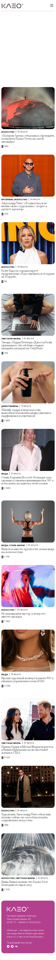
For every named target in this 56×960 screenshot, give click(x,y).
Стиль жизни (17, 545)
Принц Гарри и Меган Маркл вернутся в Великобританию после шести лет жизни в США (27, 750)
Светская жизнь (11, 338)
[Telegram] (8, 946)
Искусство (7, 132)
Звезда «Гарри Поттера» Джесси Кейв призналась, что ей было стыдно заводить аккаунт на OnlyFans (26, 345)
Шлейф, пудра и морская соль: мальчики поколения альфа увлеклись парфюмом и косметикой (26, 413)
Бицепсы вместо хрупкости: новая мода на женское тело (27, 550)
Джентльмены (9, 406)
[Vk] (16, 946)
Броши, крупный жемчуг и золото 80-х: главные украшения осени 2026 (27, 679)
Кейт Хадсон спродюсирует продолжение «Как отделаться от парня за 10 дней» (27, 274)
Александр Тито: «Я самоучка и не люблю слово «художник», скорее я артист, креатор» (24, 206)
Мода (4, 474)
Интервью (7, 199)
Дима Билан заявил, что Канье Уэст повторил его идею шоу (24, 883)
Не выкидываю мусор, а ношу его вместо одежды (23, 615)
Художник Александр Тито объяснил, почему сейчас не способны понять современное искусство (26, 817)
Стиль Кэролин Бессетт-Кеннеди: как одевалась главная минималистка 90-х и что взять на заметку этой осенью (27, 480)
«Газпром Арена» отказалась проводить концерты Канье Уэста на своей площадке (28, 138)
